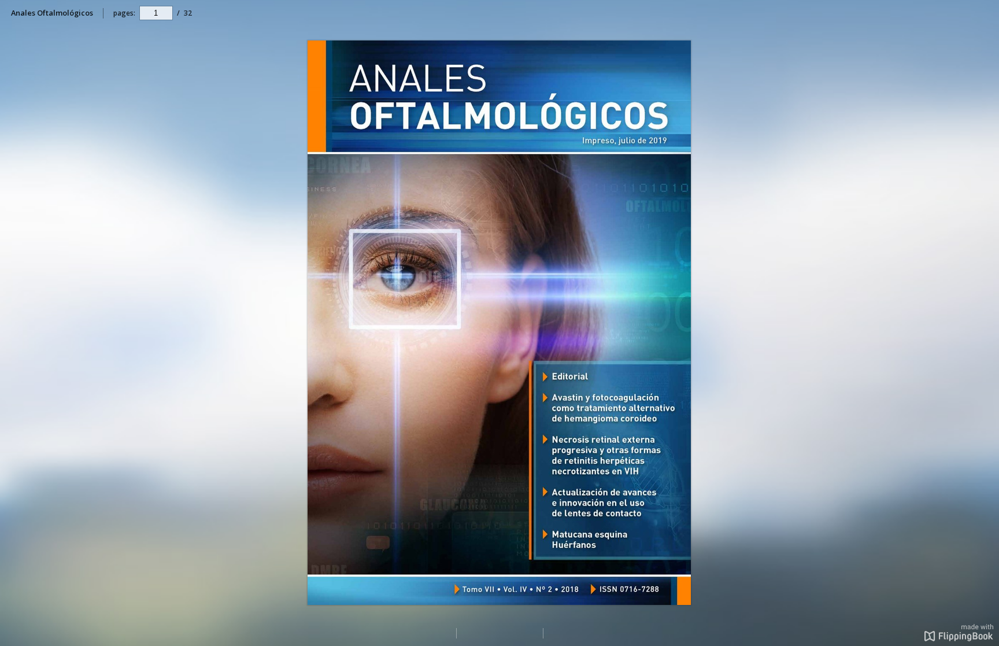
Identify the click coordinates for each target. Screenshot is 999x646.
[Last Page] (697, 598)
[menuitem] (984, 13)
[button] (958, 638)
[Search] (984, 13)
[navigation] (156, 13)
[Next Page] (698, 320)
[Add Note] (698, 48)
